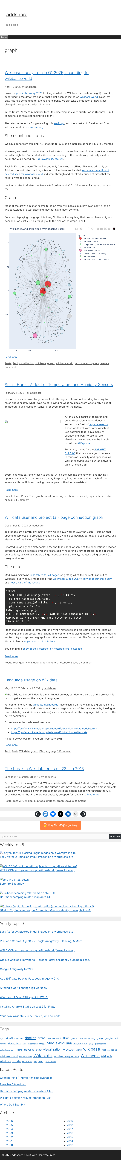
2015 (70, 1137)
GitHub (64, 1038)
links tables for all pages (44, 575)
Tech (15, 363)
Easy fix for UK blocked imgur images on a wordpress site (36, 856)
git (57, 1038)
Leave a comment (81, 662)
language (51, 751)
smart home (51, 496)
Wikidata (33, 662)
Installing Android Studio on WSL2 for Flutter (28, 1006)
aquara (93, 496)
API (21, 800)
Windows (5, 1061)
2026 (9, 1121)
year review (50, 1061)
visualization (26, 363)
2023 (9, 1133)
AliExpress (83, 443)
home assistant (78, 496)
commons (18, 1038)
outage (40, 800)
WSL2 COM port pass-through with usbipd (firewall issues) (37, 870)
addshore (16, 14)
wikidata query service (66, 1056)
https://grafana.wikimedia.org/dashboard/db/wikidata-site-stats (49, 732)
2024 (9, 1129)
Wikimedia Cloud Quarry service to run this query (82, 578)
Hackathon (14, 1043)
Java (24, 1044)
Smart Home (12, 496)
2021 (9, 1141)
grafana (50, 800)
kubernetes (33, 1044)
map (42, 1043)
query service (100, 1044)
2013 (70, 1145)
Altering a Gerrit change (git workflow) (24, 987)
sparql (20, 1050)
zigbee (64, 496)
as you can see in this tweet (40, 641)
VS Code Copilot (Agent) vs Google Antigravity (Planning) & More (41, 941)
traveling (29, 1049)
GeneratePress (46, 1155)
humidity (10, 499)
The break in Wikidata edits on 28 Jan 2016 (44, 768)
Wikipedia (106, 1056)
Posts (8, 363)
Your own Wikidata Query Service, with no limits (30, 1016)
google (100, 1038)
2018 (70, 1125)
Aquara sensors (98, 424)
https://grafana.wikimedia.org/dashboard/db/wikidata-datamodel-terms (54, 728)
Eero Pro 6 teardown (13, 883)
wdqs (79, 1050)
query (91, 1044)
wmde (16, 1061)
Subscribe (115, 836)
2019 (70, 1121)
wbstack (69, 1049)
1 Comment (22, 499)
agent (2, 1038)
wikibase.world (89, 96)
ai (7, 1038)
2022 (9, 1137)
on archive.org (34, 127)
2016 (70, 1133)
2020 (9, 1145)
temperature (105, 496)
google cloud (111, 1038)
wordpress (27, 1061)
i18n (41, 751)
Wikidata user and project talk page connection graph (54, 517)
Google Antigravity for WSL (17, 969)
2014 (70, 1141)
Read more (11, 357)
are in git (59, 123)
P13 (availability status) (49, 158)
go (85, 1038)
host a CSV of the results (25, 582)
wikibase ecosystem (87, 363)
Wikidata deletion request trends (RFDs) (25, 1097)
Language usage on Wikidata (31, 680)
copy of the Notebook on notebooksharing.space (52, 648)
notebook (64, 662)
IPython (52, 662)
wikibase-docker (109, 1050)
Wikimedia (90, 1055)
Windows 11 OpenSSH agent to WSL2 (24, 997)
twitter (39, 1050)
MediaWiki (56, 1043)
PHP (69, 1043)
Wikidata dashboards (45, 704)
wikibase (40, 363)
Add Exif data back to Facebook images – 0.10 (29, 978)
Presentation (80, 1043)
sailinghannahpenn (7, 1050)
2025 (9, 1125)
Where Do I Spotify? (12, 1104)
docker (30, 1038)
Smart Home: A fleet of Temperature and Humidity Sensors (59, 384)
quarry (23, 662)
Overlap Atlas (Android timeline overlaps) (26, 1077)
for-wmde (50, 1038)
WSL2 (40, 1061)
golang (91, 1038)
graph (50, 363)
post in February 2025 (29, 93)
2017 (70, 1129)
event (41, 1038)
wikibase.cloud (9, 1056)
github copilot (77, 1038)
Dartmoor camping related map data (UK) (26, 897)
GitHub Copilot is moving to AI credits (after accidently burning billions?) (45, 910)
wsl (35, 1061)
